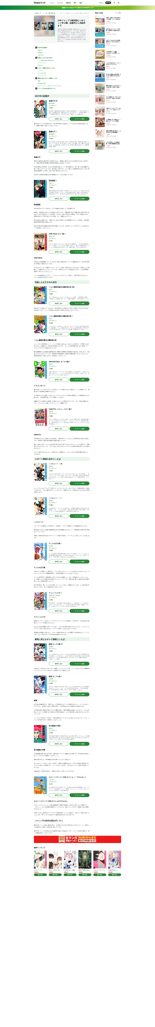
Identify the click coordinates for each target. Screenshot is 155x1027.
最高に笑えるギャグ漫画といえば (47, 78)
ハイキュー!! (41, 70)
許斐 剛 (50, 546)
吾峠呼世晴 (51, 103)
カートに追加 (80, 119)
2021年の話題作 (42, 47)
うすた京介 (51, 779)
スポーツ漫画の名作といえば (46, 68)
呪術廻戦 (40, 52)
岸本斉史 (51, 411)
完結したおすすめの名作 (45, 58)
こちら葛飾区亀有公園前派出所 (46, 60)
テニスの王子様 (42, 73)
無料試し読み (59, 119)
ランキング (60, 3)
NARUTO (40, 65)
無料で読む (40, 874)
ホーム (52, 3)
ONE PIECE (41, 55)
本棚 (80, 3)
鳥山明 (50, 364)
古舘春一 (51, 466)
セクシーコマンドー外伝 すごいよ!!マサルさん (49, 86)
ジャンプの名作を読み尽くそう (47, 88)
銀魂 (39, 81)
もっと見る (118, 13)
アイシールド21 (42, 75)
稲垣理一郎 (51, 595)
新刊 (75, 3)
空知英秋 (51, 646)
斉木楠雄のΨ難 (42, 83)
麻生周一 (51, 728)
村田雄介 (58, 595)
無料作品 (68, 3)
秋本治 (50, 289)
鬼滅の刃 (40, 50)
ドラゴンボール (42, 63)
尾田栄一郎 (51, 236)
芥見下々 (51, 183)
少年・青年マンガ (53, 105)
